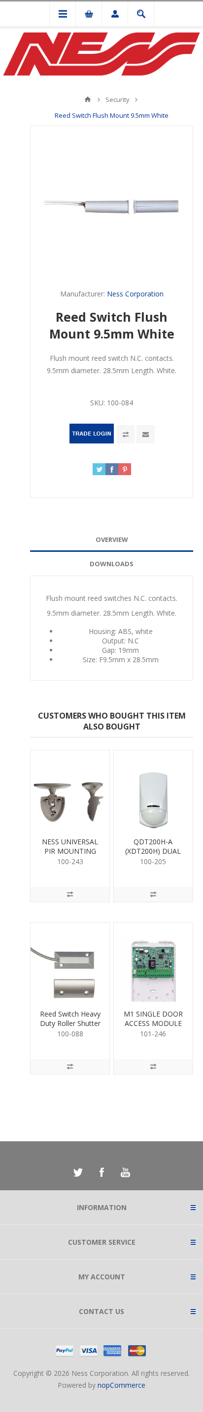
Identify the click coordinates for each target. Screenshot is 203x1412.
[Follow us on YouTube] (125, 1172)
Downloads (112, 563)
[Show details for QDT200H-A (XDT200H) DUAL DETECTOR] (153, 789)
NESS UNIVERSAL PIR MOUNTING (70, 846)
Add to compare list (125, 434)
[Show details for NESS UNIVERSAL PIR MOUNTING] (70, 789)
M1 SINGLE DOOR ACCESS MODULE (153, 1018)
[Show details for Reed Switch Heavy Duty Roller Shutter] (70, 962)
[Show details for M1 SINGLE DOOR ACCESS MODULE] (153, 962)
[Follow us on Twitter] (78, 1172)
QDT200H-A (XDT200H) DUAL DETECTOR (153, 851)
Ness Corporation (135, 293)
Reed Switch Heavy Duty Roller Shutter (70, 1018)
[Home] (88, 99)
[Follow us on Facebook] (101, 1172)
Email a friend (145, 434)
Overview (112, 539)
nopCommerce (121, 1385)
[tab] (111, 540)
